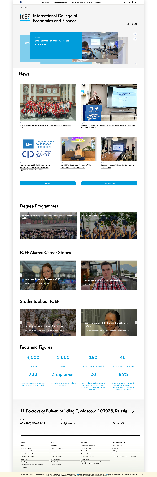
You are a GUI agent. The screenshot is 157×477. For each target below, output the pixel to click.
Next (135, 39)
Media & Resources (118, 443)
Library (113, 453)
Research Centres (86, 448)
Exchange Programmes (56, 456)
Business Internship (56, 464)
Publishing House (116, 451)
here (78, 474)
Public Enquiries (24, 467)
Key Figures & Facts (26, 448)
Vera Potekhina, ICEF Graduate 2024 (42, 278)
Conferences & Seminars (87, 456)
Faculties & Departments (27, 453)
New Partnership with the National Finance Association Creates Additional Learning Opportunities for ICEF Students (35, 167)
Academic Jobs (85, 459)
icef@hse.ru (68, 423)
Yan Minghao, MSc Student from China (44, 326)
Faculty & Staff (24, 459)
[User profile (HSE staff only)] (132, 2)
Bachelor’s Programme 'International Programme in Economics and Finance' (47, 216)
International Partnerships (27, 456)
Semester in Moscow (56, 462)
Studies (53, 443)
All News (48, 183)
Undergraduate (55, 451)
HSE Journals (115, 448)
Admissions (54, 445)
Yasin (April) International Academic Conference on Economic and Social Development (94, 462)
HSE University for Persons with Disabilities (32, 464)
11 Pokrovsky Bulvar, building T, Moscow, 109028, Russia (73, 411)
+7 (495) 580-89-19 (32, 423)
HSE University (24, 7)
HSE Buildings (24, 462)
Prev (135, 34)
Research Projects (85, 451)
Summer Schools (55, 459)
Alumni (89, 2)
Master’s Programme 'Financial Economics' (99, 215)
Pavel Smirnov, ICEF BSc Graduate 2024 (104, 280)
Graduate (53, 453)
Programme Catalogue (57, 448)
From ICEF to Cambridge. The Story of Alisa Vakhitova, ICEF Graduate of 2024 (76, 166)
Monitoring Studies (86, 453)
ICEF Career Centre (78, 2)
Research (84, 443)
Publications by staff (117, 445)
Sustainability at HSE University (29, 451)
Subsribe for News (109, 183)
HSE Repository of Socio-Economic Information (124, 456)
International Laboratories (88, 445)
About (23, 443)
